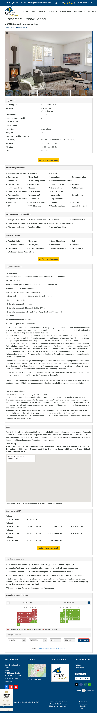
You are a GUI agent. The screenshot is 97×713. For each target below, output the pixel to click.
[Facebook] (6, 687)
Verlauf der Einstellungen (58, 704)
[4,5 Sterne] (69, 3)
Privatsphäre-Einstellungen (58, 702)
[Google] (11, 687)
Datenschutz (83, 702)
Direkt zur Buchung (49, 160)
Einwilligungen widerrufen (58, 706)
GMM (37, 702)
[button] (55, 2)
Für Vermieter (79, 668)
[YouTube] (16, 687)
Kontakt (82, 706)
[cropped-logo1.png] (12, 11)
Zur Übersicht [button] (10, 27)
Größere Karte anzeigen (34, 679)
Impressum (83, 704)
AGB (82, 708)
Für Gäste (78, 665)
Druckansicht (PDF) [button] (22, 27)
